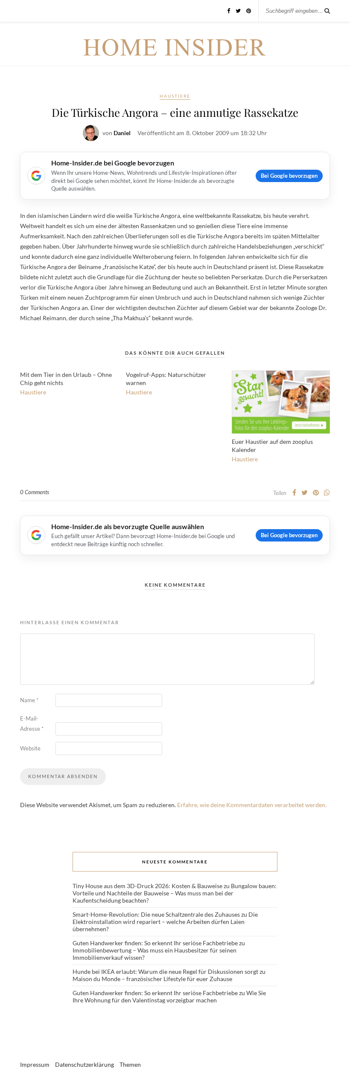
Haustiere (175, 95)
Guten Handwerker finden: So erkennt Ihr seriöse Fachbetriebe (155, 943)
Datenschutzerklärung (84, 1064)
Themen (130, 1064)
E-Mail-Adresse (32, 723)
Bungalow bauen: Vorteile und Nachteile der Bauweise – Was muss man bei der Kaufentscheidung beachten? (175, 893)
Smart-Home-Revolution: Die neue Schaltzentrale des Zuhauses (156, 914)
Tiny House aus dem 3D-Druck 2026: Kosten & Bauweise (147, 885)
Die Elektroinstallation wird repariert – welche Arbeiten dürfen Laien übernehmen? (165, 921)
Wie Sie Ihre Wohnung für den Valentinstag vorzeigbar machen (169, 996)
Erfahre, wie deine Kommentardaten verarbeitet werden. (252, 804)
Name (29, 700)
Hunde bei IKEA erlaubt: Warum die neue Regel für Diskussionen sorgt (165, 971)
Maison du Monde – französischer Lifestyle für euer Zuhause (152, 978)
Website (30, 748)
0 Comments (34, 492)
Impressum (35, 1064)
